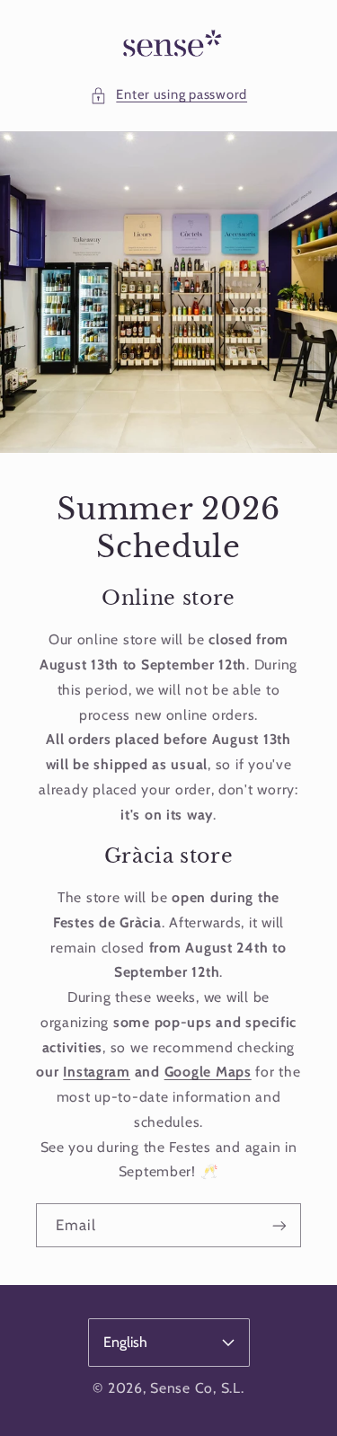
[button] (168, 95)
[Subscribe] (279, 1225)
